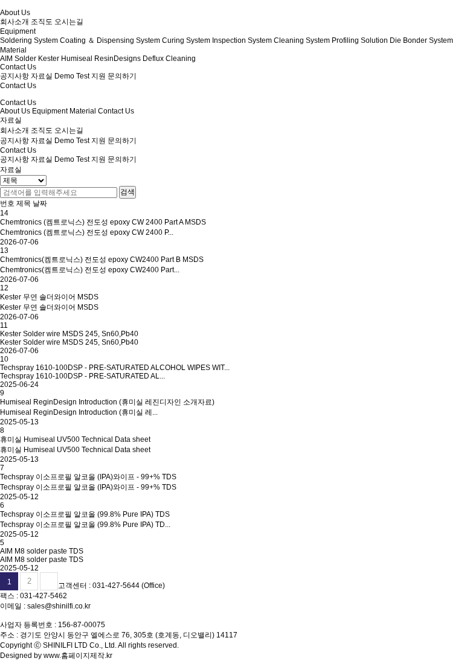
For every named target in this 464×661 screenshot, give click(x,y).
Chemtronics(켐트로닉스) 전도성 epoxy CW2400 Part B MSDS (102, 259)
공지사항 (14, 140)
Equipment (50, 111)
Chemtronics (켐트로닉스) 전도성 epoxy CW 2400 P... (86, 232)
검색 (127, 192)
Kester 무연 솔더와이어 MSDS (49, 297)
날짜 (40, 203)
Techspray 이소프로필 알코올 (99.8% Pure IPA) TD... (85, 524)
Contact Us (116, 111)
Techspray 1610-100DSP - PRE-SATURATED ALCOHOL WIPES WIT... (115, 367)
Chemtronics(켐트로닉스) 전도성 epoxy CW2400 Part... (89, 270)
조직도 (42, 130)
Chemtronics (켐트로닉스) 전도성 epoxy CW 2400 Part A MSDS (103, 222)
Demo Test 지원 (80, 140)
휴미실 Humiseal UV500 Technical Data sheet (75, 439)
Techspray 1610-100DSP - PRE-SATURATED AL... (82, 376)
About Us (15, 111)
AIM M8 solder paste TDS (41, 551)
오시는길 (68, 130)
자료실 (42, 140)
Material (82, 111)
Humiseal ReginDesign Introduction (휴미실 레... (79, 412)
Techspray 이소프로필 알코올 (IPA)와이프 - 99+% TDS (88, 477)
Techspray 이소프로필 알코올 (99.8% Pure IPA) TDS (85, 514)
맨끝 (49, 581)
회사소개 (14, 130)
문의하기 (122, 140)
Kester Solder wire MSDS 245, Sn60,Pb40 (69, 334)
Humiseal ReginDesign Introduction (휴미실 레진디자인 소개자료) (107, 402)
